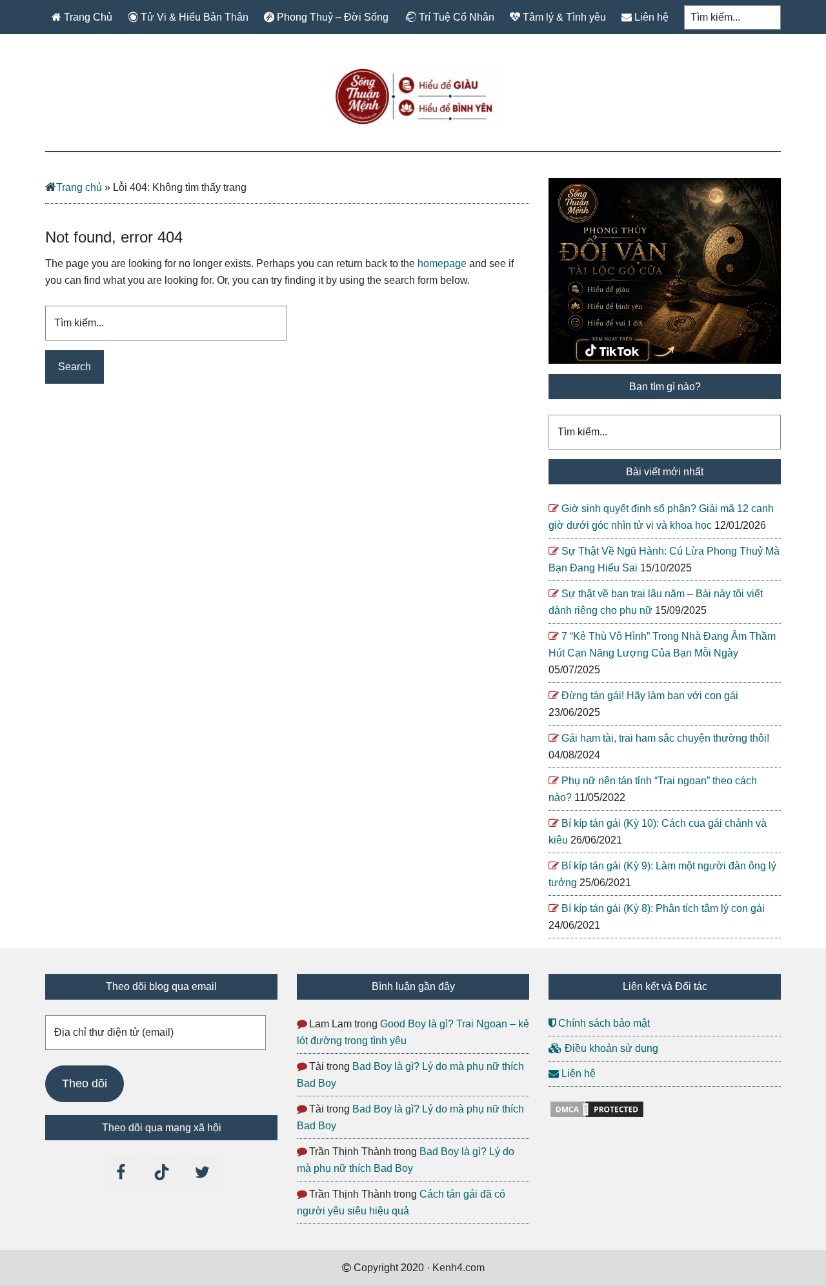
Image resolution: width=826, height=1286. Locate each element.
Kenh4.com (413, 96)
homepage (442, 263)
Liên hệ (577, 1073)
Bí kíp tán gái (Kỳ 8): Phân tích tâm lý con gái (663, 908)
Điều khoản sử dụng (610, 1048)
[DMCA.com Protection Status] (597, 1115)
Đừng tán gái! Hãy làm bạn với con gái (649, 695)
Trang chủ (79, 187)
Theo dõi (84, 1083)
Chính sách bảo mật (603, 1023)
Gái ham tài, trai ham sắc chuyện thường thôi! (665, 738)
